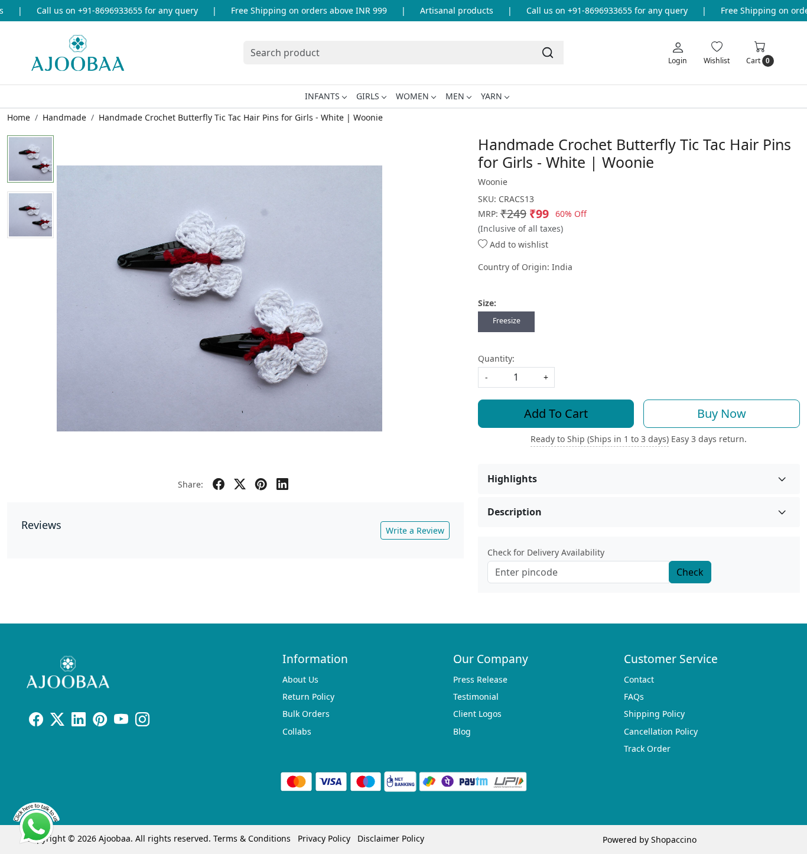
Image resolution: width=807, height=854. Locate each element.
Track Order (647, 748)
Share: (190, 484)
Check (690, 572)
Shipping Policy (654, 713)
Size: (487, 303)
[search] (548, 52)
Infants (322, 96)
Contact (639, 679)
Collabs (296, 731)
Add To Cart (556, 413)
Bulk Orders (306, 713)
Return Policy (308, 696)
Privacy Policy (324, 838)
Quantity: (496, 358)
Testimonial (476, 696)
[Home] (78, 53)
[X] (57, 721)
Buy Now (721, 413)
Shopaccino (674, 839)
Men (454, 96)
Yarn (491, 96)
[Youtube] (121, 721)
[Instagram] (142, 721)
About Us (300, 679)
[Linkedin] (78, 721)
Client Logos (477, 713)
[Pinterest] (99, 721)
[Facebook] (36, 721)
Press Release (480, 679)
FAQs (634, 696)
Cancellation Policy (661, 731)
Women (412, 96)
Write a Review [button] (415, 530)
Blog (462, 731)
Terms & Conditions (252, 838)
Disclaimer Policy (390, 838)
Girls (367, 96)
